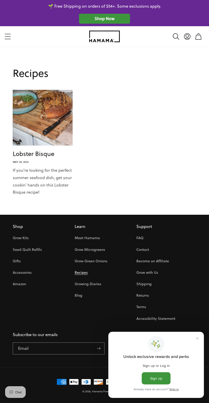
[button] (7, 36)
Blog (78, 295)
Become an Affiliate (152, 261)
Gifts (17, 261)
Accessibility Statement (155, 318)
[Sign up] (98, 348)
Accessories (22, 272)
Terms (141, 306)
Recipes (81, 272)
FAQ (139, 237)
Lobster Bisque (33, 154)
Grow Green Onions (91, 261)
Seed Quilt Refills (27, 249)
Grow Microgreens (90, 249)
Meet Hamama (87, 237)
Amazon (19, 283)
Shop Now (104, 18)
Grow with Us (147, 272)
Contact (142, 249)
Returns (142, 295)
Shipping (144, 283)
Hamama (97, 391)
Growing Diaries (88, 283)
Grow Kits (21, 237)
